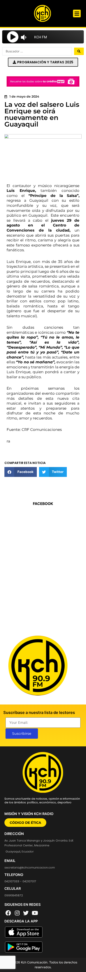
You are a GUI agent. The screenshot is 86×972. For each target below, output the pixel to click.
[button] (77, 13)
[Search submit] (79, 51)
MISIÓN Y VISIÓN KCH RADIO (28, 813)
